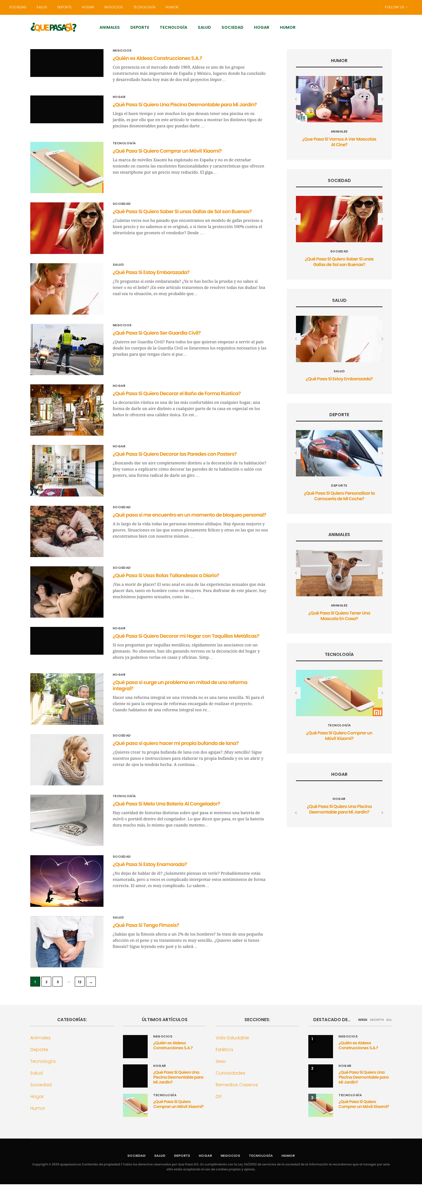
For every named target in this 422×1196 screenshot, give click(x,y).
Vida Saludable (232, 1038)
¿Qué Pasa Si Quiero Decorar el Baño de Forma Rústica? (177, 393)
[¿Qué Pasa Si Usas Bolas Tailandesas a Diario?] (66, 592)
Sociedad (17, 7)
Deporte (64, 7)
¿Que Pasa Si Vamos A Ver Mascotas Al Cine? (339, 142)
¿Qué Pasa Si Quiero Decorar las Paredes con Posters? (175, 454)
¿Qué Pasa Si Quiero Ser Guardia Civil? (157, 332)
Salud (41, 7)
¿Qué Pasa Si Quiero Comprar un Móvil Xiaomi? (167, 150)
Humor (172, 7)
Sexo (221, 1061)
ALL (389, 1019)
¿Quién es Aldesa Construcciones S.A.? (157, 58)
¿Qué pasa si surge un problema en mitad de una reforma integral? (180, 685)
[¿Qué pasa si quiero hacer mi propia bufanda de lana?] (66, 759)
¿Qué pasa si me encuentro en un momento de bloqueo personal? (189, 514)
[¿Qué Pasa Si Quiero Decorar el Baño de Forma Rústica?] (66, 410)
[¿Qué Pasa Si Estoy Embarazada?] (66, 289)
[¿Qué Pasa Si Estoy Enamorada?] (66, 881)
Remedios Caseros (237, 1085)
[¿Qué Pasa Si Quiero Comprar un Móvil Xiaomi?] (66, 167)
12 (80, 981)
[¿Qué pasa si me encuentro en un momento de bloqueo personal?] (66, 531)
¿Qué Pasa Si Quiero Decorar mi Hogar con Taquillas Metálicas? (186, 636)
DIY (219, 1096)
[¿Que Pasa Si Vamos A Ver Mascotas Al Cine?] (339, 99)
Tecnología (144, 7)
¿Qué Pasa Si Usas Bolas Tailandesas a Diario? (166, 575)
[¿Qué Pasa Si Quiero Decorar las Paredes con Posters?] (66, 470)
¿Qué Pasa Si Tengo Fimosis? (146, 925)
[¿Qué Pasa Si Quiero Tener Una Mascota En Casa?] (339, 573)
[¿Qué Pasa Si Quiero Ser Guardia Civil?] (66, 349)
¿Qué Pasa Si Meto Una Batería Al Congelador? (166, 803)
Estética (224, 1049)
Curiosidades (230, 1073)
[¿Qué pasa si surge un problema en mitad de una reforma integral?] (66, 699)
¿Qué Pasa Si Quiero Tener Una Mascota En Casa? (339, 616)
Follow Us (394, 7)
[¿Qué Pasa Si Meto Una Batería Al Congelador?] (66, 820)
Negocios (113, 7)
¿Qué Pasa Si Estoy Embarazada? (151, 272)
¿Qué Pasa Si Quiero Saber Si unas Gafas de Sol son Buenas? (182, 211)
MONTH (377, 1019)
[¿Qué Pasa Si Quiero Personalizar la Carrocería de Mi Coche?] (339, 453)
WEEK (363, 1019)
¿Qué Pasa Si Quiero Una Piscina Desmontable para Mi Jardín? (185, 104)
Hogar (88, 7)
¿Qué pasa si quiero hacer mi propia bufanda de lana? (176, 743)
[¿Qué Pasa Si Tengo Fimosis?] (66, 941)
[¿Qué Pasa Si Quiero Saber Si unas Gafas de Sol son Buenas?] (66, 228)
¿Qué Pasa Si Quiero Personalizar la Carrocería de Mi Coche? (339, 496)
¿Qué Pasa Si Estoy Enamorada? (150, 864)
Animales (109, 27)
